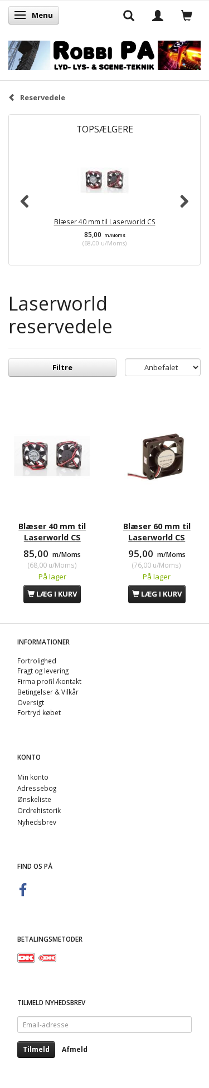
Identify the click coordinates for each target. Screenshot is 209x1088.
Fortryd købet (39, 712)
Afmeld (75, 1049)
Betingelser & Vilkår (48, 691)
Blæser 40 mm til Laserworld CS (104, 221)
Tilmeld (36, 1049)
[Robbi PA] (104, 53)
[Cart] (187, 15)
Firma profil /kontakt (49, 681)
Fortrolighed (36, 660)
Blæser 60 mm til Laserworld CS (157, 532)
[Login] (158, 15)
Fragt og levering (43, 670)
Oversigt (30, 702)
